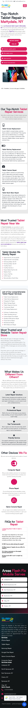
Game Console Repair (14, 507)
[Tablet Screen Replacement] (3, 125)
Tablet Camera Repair (9, 170)
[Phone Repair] (14, 482)
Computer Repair (14, 470)
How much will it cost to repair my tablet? (12, 556)
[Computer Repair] (14, 463)
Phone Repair (14, 488)
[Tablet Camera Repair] (3, 166)
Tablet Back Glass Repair (10, 193)
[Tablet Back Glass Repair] (3, 189)
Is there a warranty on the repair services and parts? (11, 552)
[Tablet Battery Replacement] (3, 145)
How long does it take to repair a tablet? (12, 529)
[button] (14, 529)
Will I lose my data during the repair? (13, 544)
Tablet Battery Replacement (11, 149)
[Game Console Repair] (14, 500)
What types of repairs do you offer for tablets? (13, 547)
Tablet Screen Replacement (11, 129)
